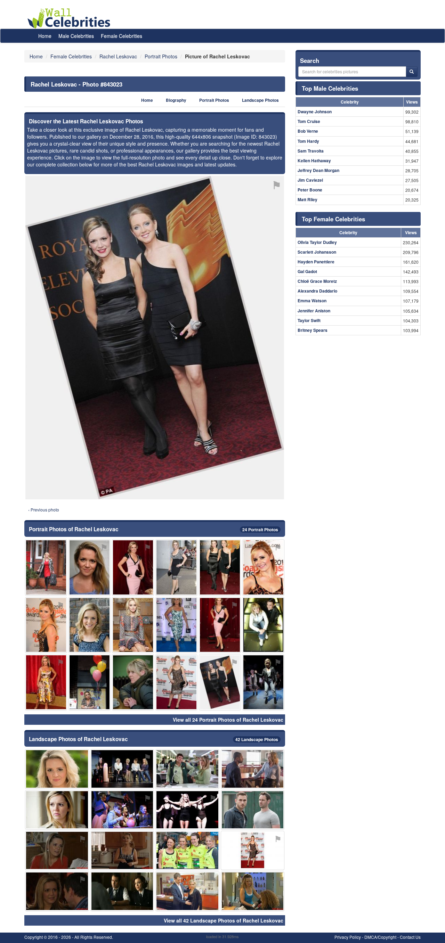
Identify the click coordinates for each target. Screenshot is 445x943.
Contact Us (410, 937)
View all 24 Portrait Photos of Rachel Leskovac (228, 719)
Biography (176, 100)
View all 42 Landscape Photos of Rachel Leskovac (223, 920)
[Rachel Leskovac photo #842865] (46, 682)
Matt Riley (307, 199)
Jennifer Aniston (314, 311)
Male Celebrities (76, 35)
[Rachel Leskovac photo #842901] (122, 768)
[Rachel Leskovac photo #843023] (220, 682)
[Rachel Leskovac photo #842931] (133, 625)
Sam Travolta (311, 151)
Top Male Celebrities (330, 88)
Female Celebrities (121, 35)
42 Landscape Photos (256, 739)
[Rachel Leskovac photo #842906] (57, 809)
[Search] (412, 71)
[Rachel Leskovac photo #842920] (46, 567)
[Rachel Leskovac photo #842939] (89, 682)
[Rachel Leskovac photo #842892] (133, 567)
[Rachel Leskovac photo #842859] (89, 625)
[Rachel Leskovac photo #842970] (253, 850)
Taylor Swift (309, 320)
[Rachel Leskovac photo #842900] (122, 850)
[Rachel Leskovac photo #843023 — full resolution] (154, 337)
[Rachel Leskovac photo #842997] (57, 891)
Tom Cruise (309, 121)
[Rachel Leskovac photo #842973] (133, 682)
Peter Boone (310, 190)
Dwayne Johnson (315, 111)
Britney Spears (312, 330)
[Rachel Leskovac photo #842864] (89, 567)
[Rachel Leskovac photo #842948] (122, 809)
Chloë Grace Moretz (317, 281)
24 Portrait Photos (260, 529)
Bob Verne (308, 131)
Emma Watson (312, 300)
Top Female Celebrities (333, 219)
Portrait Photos (214, 100)
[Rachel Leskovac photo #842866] (176, 625)
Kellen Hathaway (314, 160)
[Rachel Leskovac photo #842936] (253, 891)
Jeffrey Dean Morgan (318, 170)
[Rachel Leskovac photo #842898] (187, 891)
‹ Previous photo (43, 509)
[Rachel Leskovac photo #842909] (220, 567)
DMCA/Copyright (380, 937)
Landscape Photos (260, 100)
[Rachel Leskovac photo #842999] (122, 891)
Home (44, 35)
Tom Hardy (308, 141)
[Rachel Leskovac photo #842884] (253, 768)
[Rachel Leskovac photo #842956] (263, 625)
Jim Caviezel (310, 180)
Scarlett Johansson (317, 252)
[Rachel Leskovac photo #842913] (263, 567)
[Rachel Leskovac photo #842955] (187, 850)
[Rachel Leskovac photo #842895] (57, 850)
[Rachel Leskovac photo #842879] (57, 768)
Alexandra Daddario (317, 291)
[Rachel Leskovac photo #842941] (187, 809)
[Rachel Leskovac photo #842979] (187, 768)
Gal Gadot (307, 271)
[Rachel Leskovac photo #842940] (176, 682)
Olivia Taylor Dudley (317, 242)
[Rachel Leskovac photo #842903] (220, 625)
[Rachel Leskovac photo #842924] (46, 625)
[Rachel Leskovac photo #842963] (253, 809)
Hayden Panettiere (316, 262)
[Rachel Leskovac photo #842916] (176, 567)
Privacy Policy (347, 937)
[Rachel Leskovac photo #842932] (263, 682)
